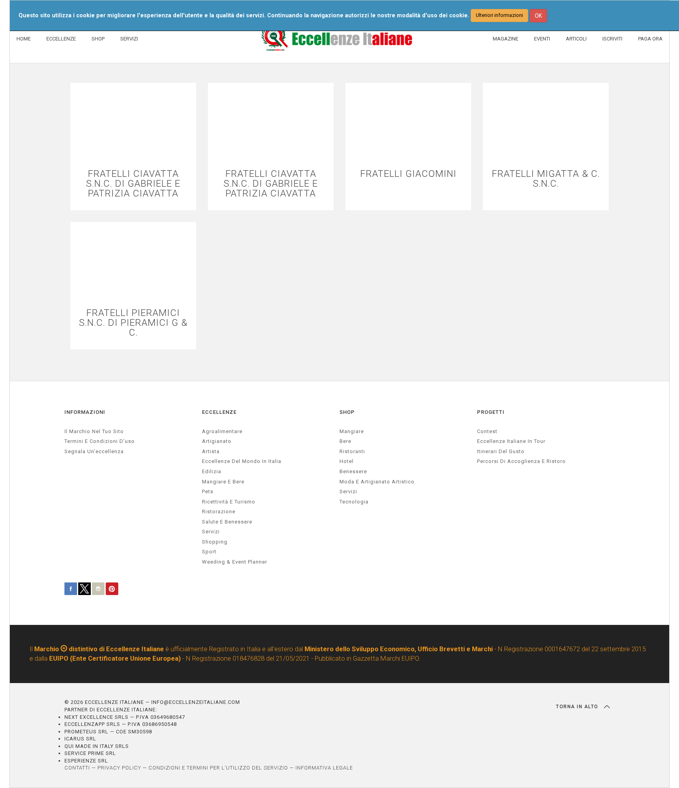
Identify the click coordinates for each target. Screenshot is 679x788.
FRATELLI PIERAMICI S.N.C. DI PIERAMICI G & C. (133, 323)
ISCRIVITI (612, 39)
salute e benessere (227, 522)
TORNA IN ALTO (578, 706)
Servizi (348, 491)
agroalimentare (222, 431)
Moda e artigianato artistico (377, 482)
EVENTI (542, 39)
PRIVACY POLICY (119, 768)
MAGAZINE (505, 39)
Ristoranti (352, 451)
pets (207, 491)
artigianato (216, 441)
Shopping (215, 542)
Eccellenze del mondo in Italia (241, 461)
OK (538, 16)
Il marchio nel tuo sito (94, 431)
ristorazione (218, 511)
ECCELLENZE (61, 39)
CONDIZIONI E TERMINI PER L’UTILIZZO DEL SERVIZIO (218, 768)
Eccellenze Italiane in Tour (511, 441)
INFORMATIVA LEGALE (324, 768)
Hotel (347, 461)
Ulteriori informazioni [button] (499, 15)
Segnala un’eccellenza (94, 451)
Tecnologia (354, 502)
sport (209, 552)
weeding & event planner (234, 562)
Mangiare (352, 431)
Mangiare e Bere (223, 482)
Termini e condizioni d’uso (99, 441)
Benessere (353, 471)
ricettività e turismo (228, 502)
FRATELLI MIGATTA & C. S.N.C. (546, 179)
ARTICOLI (576, 39)
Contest (487, 431)
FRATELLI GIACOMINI (408, 174)
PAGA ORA (650, 39)
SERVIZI (129, 39)
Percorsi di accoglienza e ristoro (521, 461)
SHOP (98, 39)
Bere (345, 441)
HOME (24, 39)
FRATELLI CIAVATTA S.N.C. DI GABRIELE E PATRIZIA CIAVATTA (133, 184)
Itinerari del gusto (501, 451)
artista (211, 451)
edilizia (211, 471)
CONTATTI (77, 768)
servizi (211, 532)
